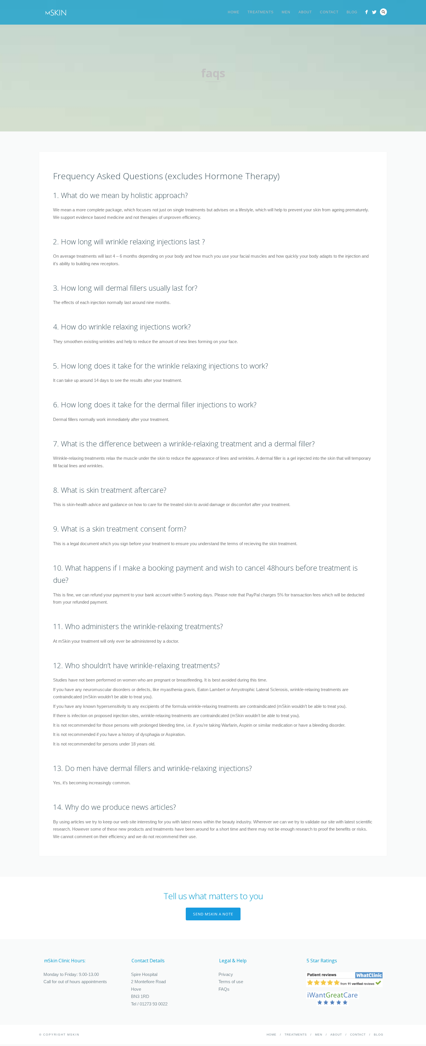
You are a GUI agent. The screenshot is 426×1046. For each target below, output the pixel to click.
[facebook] (366, 12)
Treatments (260, 12)
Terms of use (231, 981)
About (305, 12)
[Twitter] (374, 12)
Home (233, 12)
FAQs (224, 989)
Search (383, 11)
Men (286, 12)
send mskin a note (213, 914)
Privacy (226, 974)
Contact (329, 12)
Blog (352, 12)
